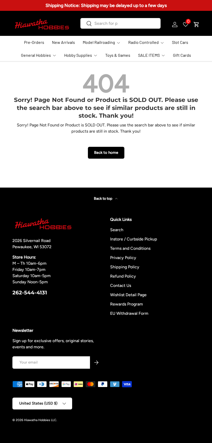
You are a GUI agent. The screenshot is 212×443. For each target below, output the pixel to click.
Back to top (103, 198)
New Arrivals (63, 42)
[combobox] (120, 23)
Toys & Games (117, 55)
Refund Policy (123, 276)
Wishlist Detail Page (128, 294)
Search (116, 229)
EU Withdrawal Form (129, 313)
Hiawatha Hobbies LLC (40, 420)
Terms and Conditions (130, 248)
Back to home (106, 152)
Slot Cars (180, 42)
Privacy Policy (123, 257)
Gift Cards (182, 55)
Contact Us (120, 285)
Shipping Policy (124, 266)
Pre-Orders (34, 42)
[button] (196, 24)
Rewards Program (126, 304)
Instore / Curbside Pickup (133, 239)
